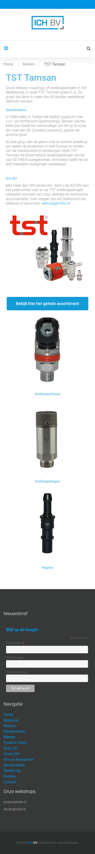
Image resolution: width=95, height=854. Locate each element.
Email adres (15, 643)
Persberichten (14, 731)
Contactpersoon (16, 672)
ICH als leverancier (18, 759)
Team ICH (11, 754)
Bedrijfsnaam (15, 657)
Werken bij (11, 770)
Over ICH (10, 748)
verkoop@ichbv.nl (56, 203)
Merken (29, 64)
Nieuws (9, 726)
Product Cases (15, 742)
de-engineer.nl (14, 809)
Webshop (11, 720)
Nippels (47, 567)
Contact (9, 782)
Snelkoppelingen (47, 481)
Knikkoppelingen (47, 394)
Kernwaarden (14, 765)
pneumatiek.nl (15, 802)
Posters (9, 776)
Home (8, 64)
